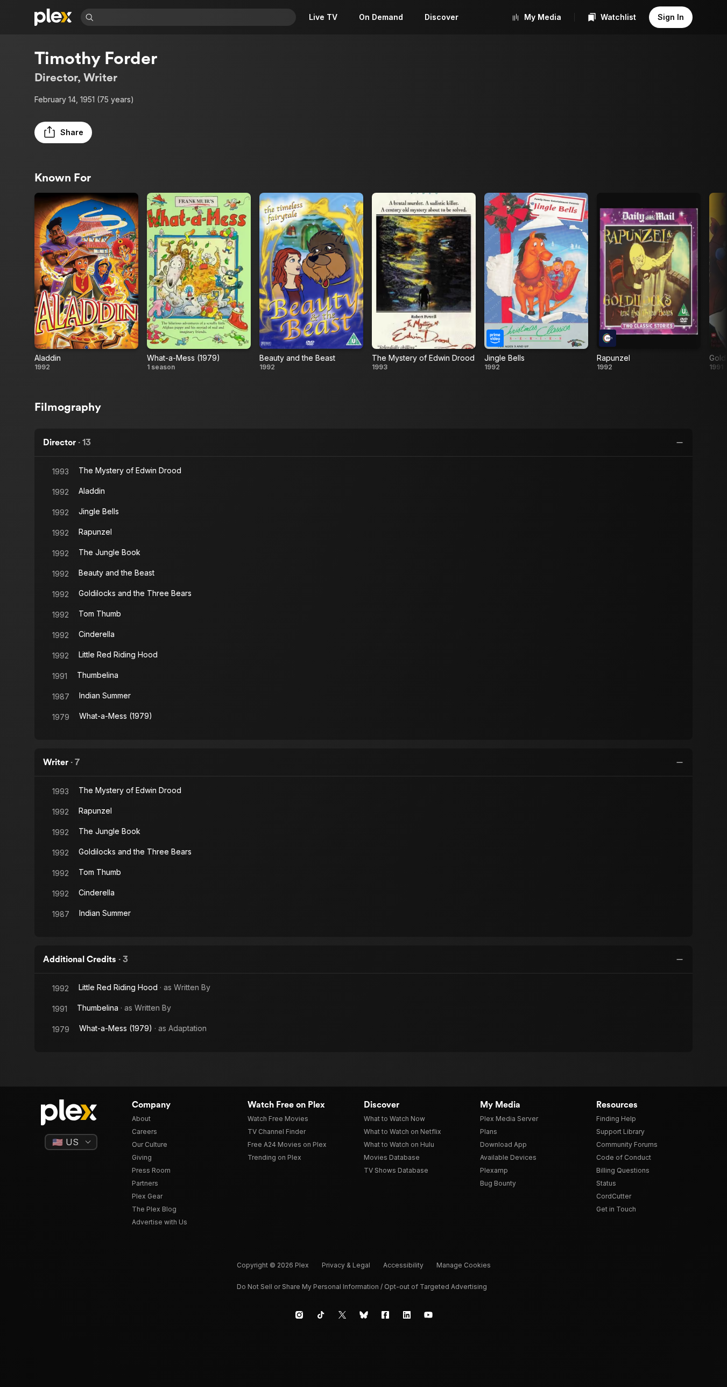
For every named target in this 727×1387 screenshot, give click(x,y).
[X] (342, 1315)
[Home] (53, 17)
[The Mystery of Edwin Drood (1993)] (424, 282)
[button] (63, 132)
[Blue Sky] (364, 1315)
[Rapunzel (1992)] (649, 282)
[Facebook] (385, 1315)
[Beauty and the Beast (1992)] (311, 282)
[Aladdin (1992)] (86, 282)
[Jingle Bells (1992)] (536, 282)
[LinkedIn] (407, 1315)
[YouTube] (428, 1315)
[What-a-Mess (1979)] (199, 282)
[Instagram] (299, 1315)
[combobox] (196, 17)
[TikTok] (320, 1315)
